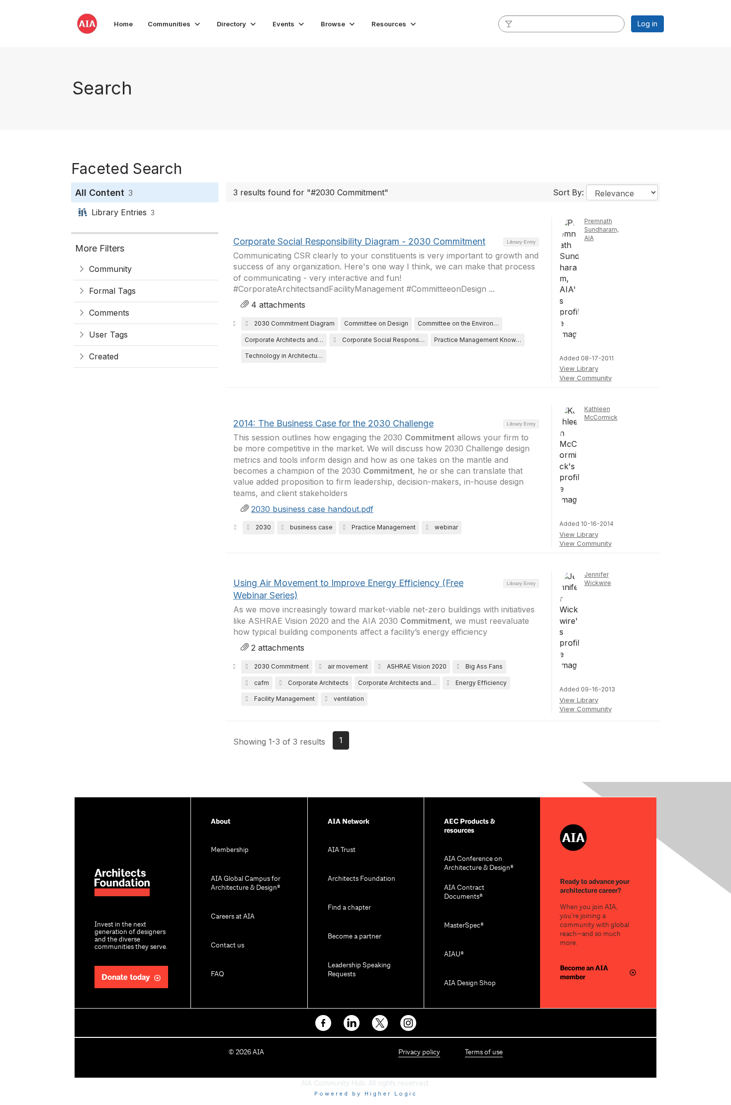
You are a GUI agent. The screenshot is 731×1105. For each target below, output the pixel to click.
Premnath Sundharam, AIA (601, 229)
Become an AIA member (584, 972)
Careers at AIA (233, 917)
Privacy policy (419, 1052)
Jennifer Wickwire (597, 579)
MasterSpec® (464, 926)
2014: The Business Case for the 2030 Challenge (333, 423)
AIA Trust (342, 850)
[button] (174, 23)
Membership (230, 850)
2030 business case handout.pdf (312, 509)
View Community (585, 378)
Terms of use (484, 1052)
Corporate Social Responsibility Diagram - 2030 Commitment (359, 241)
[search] (508, 23)
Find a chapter (349, 908)
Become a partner (354, 936)
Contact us (227, 945)
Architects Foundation (361, 879)
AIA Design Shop (470, 983)
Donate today (125, 977)
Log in (647, 23)
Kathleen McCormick (601, 413)
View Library (578, 368)
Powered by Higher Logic (365, 1093)
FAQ (217, 974)
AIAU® (454, 954)
